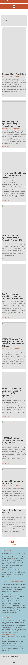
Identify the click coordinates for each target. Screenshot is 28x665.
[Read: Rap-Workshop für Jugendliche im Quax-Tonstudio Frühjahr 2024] (14, 219)
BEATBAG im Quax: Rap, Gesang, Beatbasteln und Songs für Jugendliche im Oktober (13, 342)
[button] (14, 6)
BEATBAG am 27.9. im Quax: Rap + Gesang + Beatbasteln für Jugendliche (11, 392)
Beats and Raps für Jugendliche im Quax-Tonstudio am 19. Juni (11, 123)
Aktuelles (4, 76)
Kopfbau (20, 180)
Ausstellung (10, 180)
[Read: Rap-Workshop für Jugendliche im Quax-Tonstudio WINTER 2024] (14, 277)
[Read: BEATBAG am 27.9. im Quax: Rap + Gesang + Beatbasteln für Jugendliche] (14, 378)
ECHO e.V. (13, 558)
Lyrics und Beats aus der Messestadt (12, 482)
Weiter (14, 544)
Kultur (12, 76)
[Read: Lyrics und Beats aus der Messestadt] (14, 473)
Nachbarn (17, 76)
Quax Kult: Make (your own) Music (12, 511)
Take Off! (4, 620)
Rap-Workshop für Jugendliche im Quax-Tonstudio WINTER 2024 (12, 296)
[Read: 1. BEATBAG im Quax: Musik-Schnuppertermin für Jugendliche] (14, 428)
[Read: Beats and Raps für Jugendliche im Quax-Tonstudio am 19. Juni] (14, 109)
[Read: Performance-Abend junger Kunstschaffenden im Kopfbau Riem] (14, 161)
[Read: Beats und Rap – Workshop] (14, 49)
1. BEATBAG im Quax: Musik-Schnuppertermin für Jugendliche (12, 440)
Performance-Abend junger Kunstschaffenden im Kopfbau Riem (14, 175)
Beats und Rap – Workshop (14, 74)
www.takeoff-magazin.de (8, 634)
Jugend (9, 76)
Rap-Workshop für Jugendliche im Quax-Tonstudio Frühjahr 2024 (13, 237)
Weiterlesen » (5, 95)
